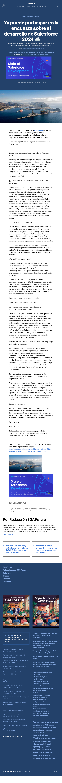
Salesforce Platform (41, 755)
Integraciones (46, 741)
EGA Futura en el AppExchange (43, 688)
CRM (42, 733)
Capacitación (34, 508)
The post (11, 52)
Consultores (42, 508)
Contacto (7, 582)
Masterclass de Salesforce (41, 704)
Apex (42, 725)
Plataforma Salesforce (31, 16)
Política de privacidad (23, 771)
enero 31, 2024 (41, 82)
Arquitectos (27, 508)
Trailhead (44, 758)
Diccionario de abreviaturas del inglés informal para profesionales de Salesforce (45, 635)
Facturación (36, 741)
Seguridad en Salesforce (41, 713)
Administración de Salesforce (42, 672)
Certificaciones (38, 679)
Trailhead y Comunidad (40, 715)
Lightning (36, 747)
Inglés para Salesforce (40, 697)
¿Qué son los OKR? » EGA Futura (13, 710)
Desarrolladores (15, 510)
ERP (46, 738)
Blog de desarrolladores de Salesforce (36, 54)
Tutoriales (7, 573)
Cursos (6, 576)
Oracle (35, 706)
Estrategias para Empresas (41, 695)
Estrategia (52, 738)
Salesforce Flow (52, 752)
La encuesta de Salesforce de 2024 (33, 48)
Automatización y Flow (40, 677)
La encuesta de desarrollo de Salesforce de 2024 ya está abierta (34, 52)
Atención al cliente (49, 728)
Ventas (52, 758)
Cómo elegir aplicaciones (41, 681)
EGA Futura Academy (39, 686)
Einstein (35, 693)
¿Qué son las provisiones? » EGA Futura (15, 725)
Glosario (6, 579)
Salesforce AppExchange (41, 711)
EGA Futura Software (39, 690)
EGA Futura (31, 4)
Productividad (46, 749)
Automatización (39, 730)
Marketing (37, 749)
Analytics (36, 725)
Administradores (15, 508)
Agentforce (36, 674)
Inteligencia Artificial (33, 510)
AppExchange (51, 725)
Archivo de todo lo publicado (13, 736)
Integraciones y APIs (39, 699)
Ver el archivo (8, 534)
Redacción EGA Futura (26, 82)
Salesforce (43, 510)
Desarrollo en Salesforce (41, 683)
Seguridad (36, 758)
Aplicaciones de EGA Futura (14, 570)
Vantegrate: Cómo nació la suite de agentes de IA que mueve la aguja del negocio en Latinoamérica (44, 664)
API (22, 508)
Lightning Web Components (49, 747)
